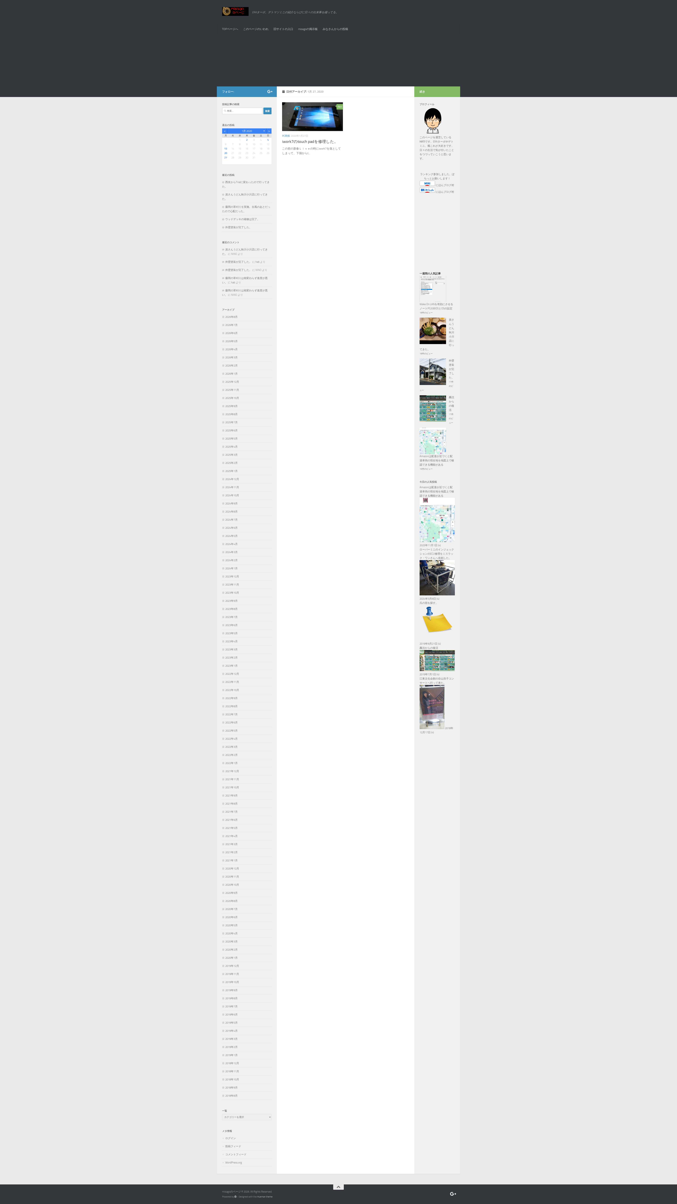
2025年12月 (232, 381)
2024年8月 (231, 511)
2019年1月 (231, 1055)
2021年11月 (232, 779)
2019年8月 (231, 998)
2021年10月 (232, 787)
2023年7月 (231, 617)
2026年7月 (231, 325)
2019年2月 (231, 1047)
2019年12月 (232, 966)
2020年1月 (231, 957)
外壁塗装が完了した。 (238, 227)
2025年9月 (231, 406)
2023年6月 (231, 625)
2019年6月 (231, 1014)
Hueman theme (265, 1196)
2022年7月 (231, 714)
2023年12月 (232, 576)
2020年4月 (231, 933)
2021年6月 (231, 819)
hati (257, 261)
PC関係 (286, 135)
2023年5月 (231, 633)
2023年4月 (231, 641)
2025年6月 (231, 430)
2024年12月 (232, 479)
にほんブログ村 (445, 185)
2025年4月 (231, 446)
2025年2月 (231, 463)
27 (225, 157)
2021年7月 (231, 811)
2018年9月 (231, 1087)
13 (225, 148)
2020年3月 (231, 941)
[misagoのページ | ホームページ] (235, 11)
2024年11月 (232, 487)
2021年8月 (231, 803)
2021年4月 (231, 836)
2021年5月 (231, 828)
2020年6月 (231, 917)
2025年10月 (232, 398)
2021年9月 (231, 795)
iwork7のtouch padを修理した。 (310, 141)
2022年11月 (232, 682)
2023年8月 (231, 609)
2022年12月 (232, 673)
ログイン (230, 1138)
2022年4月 (231, 738)
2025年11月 (232, 390)
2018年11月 (232, 1071)
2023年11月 (232, 584)
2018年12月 (232, 1063)
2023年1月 (231, 665)
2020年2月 (231, 949)
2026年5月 (231, 341)
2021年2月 (231, 852)
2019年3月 (231, 1039)
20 (225, 153)
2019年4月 (231, 1030)
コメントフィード (235, 1154)
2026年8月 (231, 317)
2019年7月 (231, 1006)
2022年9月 (231, 698)
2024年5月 (231, 536)
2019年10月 (232, 982)
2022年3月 (231, 746)
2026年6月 (231, 333)
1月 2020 (247, 131)
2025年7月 (231, 422)
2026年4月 (231, 349)
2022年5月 (231, 730)
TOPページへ (230, 29)
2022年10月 (232, 690)
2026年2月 (231, 365)
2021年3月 (231, 844)
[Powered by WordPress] (235, 1197)
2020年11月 (232, 876)
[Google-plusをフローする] (269, 91)
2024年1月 (231, 568)
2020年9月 (231, 892)
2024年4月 (231, 544)
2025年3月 (231, 454)
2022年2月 (231, 755)
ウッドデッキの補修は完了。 (242, 219)
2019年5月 (231, 1022)
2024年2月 (231, 560)
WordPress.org (233, 1162)
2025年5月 (231, 438)
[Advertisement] (338, 60)
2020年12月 (232, 868)
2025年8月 (231, 414)
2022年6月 (231, 722)
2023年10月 (232, 592)
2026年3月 (231, 357)
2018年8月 (231, 1095)
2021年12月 (232, 771)
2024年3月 (231, 552)
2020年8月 (231, 901)
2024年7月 (231, 519)
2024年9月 (231, 503)
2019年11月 (232, 974)
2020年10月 (232, 884)
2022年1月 (231, 763)
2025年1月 (231, 471)
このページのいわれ (256, 29)
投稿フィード (233, 1146)
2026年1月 (231, 373)
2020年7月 (231, 909)
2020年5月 (231, 925)
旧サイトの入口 (283, 29)
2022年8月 (231, 706)
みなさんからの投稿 (335, 29)
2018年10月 (232, 1079)
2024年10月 (232, 495)
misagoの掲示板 (308, 29)
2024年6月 (231, 527)
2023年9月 (231, 600)
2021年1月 (231, 860)
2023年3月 (231, 649)
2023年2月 (231, 657)
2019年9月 (231, 990)
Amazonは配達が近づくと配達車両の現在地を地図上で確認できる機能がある (437, 460)
